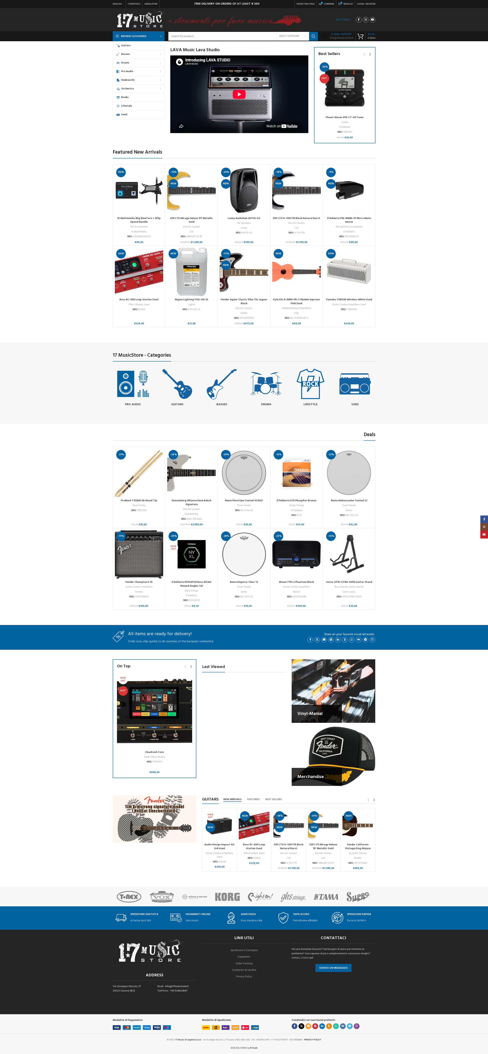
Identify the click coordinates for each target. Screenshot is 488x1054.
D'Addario (344, 127)
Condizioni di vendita (244, 970)
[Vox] (132, 896)
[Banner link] (333, 691)
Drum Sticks (138, 505)
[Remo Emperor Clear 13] (244, 554)
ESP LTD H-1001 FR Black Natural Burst (296, 218)
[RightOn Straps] (231, 896)
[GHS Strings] (263, 896)
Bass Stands (341, 587)
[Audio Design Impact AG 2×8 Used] (219, 825)
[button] (364, 54)
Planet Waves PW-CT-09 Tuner (345, 117)
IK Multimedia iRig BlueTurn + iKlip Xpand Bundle (139, 220)
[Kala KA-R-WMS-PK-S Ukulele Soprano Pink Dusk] (296, 272)
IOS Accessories (139, 227)
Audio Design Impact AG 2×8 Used (219, 846)
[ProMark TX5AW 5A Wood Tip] (139, 473)
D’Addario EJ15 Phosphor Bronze (296, 500)
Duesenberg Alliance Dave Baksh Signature (191, 502)
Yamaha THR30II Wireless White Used (349, 299)
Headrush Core (154, 752)
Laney (244, 228)
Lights (191, 305)
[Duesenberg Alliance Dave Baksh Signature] (191, 473)
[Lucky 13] (362, 896)
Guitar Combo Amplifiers (345, 305)
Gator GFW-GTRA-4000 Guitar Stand (349, 582)
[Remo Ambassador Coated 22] (349, 473)
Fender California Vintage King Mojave (358, 846)
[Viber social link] (372, 640)
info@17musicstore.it (177, 986)
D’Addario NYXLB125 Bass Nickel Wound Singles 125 (191, 584)
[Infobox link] (338, 36)
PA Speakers (244, 223)
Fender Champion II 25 (138, 582)
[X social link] (317, 640)
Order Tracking (244, 963)
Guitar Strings (296, 505)
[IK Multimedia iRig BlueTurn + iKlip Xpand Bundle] (139, 190)
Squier (243, 313)
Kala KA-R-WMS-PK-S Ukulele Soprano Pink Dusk (296, 301)
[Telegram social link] (365, 640)
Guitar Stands (356, 587)
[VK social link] (358, 640)
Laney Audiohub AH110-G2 (244, 218)
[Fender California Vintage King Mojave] (357, 825)
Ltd (191, 232)
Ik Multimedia (139, 232)
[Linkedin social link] (338, 640)
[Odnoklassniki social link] (345, 640)
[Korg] (198, 896)
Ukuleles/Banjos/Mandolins (296, 308)
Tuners (344, 122)
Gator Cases (349, 592)
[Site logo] (141, 20)
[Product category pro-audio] (133, 387)
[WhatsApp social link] (352, 640)
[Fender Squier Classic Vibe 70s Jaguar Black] (244, 272)
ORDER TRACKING (305, 4)
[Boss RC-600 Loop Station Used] (139, 272)
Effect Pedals (136, 305)
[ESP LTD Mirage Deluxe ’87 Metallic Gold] (191, 190)
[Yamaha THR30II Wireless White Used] (349, 272)
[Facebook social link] (359, 20)
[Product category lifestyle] (310, 387)
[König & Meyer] (165, 896)
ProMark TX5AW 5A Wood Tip (139, 500)
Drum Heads (244, 505)
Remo (349, 510)
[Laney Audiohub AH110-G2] (244, 190)
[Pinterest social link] (331, 640)
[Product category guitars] (177, 387)
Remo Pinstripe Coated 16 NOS (244, 500)
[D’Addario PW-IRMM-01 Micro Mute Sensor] (349, 190)
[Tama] (296, 896)
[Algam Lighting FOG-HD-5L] (191, 272)
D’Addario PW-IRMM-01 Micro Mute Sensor (349, 220)
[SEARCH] (313, 36)
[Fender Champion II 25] (139, 554)
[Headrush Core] (154, 711)
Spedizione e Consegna (244, 950)
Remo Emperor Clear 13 (244, 582)
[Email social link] (324, 640)
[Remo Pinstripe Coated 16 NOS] (244, 473)
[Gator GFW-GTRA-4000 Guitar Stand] (349, 554)
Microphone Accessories (349, 227)
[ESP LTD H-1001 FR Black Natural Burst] (296, 190)
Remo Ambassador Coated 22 (349, 500)
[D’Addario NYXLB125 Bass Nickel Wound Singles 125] (191, 554)
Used (146, 305)
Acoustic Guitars (358, 853)
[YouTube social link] (372, 20)
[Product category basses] (222, 387)
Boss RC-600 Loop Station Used (138, 299)
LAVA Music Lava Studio (195, 50)
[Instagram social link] (366, 20)
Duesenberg (191, 514)
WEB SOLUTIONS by (244, 1048)
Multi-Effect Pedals (154, 757)
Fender (139, 592)
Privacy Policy (244, 976)
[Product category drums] (266, 387)
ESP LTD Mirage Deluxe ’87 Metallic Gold (191, 220)
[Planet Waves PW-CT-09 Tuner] (344, 87)
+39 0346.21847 (178, 991)
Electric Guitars (191, 227)
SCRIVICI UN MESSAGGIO (333, 968)
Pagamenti (244, 957)
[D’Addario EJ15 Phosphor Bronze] (296, 473)
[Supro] (329, 896)
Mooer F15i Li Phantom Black (296, 582)
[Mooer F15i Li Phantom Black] (296, 554)
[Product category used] (355, 387)
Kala (296, 313)
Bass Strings (191, 591)
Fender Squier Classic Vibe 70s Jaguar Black (244, 301)
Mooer (296, 592)
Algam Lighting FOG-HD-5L (191, 299)
